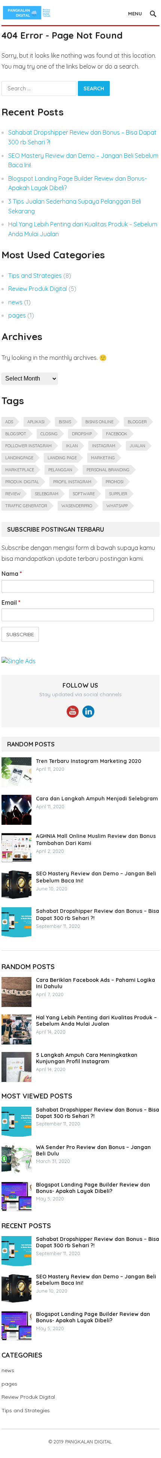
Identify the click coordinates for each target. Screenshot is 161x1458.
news (15, 302)
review (13, 493)
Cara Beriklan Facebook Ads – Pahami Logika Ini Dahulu (95, 983)
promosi (115, 481)
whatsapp (117, 505)
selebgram (46, 493)
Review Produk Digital (37, 288)
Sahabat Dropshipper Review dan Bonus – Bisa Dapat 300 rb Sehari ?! (97, 1112)
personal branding (108, 469)
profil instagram (72, 481)
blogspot (15, 433)
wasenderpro (76, 505)
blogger (137, 421)
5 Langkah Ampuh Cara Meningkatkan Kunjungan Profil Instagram (86, 1058)
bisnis (65, 421)
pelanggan (60, 469)
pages (17, 315)
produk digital (22, 481)
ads (9, 421)
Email (11, 602)
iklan (72, 445)
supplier (118, 493)
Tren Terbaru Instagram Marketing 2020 (88, 761)
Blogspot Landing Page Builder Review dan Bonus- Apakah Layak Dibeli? (93, 1187)
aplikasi (36, 421)
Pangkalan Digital (88, 1442)
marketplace (19, 469)
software (84, 493)
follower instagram (28, 445)
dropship (82, 433)
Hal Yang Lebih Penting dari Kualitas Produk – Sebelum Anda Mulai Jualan (96, 1020)
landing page (62, 457)
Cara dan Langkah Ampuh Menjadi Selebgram (97, 798)
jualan (137, 445)
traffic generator (26, 505)
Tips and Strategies (35, 275)
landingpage (19, 457)
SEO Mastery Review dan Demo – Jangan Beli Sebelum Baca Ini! (96, 1279)
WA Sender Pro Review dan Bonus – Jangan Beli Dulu (93, 1150)
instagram (103, 445)
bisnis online (99, 421)
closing (49, 433)
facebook (116, 433)
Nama (11, 573)
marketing (103, 457)
